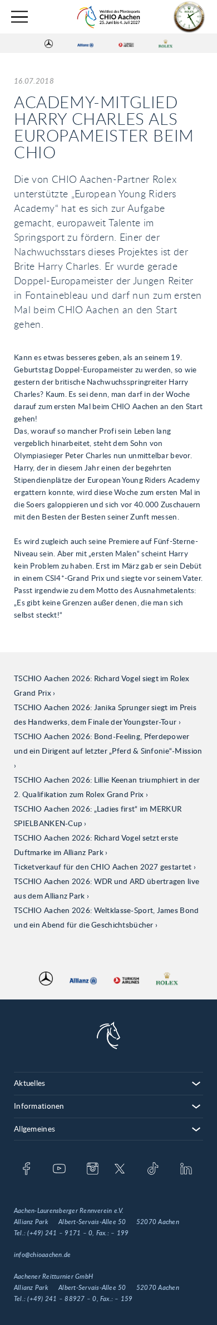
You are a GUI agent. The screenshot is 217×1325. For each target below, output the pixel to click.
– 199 (120, 1233)
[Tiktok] (152, 1169)
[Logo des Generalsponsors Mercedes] (49, 43)
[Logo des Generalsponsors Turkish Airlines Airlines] (126, 43)
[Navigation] (19, 17)
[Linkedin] (186, 1169)
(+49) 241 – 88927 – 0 (61, 1298)
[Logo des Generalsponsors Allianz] (85, 43)
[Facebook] (26, 1169)
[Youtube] (59, 1169)
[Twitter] (119, 1169)
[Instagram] (92, 1169)
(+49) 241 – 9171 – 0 (59, 1233)
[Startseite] (108, 17)
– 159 (123, 1298)
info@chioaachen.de (42, 1254)
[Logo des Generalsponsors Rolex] (165, 43)
